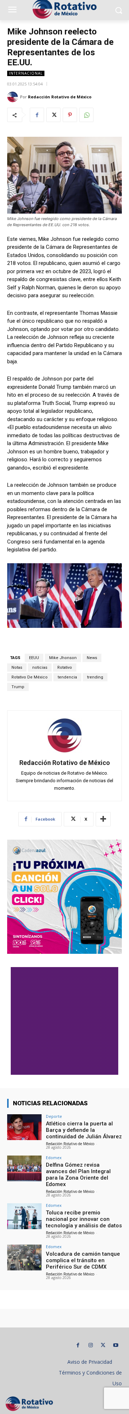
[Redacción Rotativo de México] (13, 97)
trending (95, 677)
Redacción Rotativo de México (59, 96)
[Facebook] (37, 115)
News (92, 657)
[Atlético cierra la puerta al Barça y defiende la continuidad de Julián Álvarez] (24, 1127)
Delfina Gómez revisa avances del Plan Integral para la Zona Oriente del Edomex (78, 1174)
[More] (103, 819)
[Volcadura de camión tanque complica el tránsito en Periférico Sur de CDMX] (24, 1257)
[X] (53, 115)
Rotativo (64, 667)
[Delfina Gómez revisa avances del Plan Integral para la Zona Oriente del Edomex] (24, 1168)
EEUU (34, 657)
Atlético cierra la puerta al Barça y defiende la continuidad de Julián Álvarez (84, 1130)
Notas (16, 667)
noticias (39, 667)
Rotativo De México (29, 677)
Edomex (54, 1157)
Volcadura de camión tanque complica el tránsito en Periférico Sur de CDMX (83, 1260)
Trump (17, 687)
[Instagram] (90, 1345)
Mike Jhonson (63, 657)
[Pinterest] (70, 115)
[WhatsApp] (86, 115)
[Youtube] (115, 1345)
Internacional (26, 73)
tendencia (67, 677)
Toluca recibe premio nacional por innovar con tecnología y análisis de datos (84, 1219)
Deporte (54, 1116)
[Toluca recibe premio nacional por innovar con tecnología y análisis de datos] (24, 1216)
